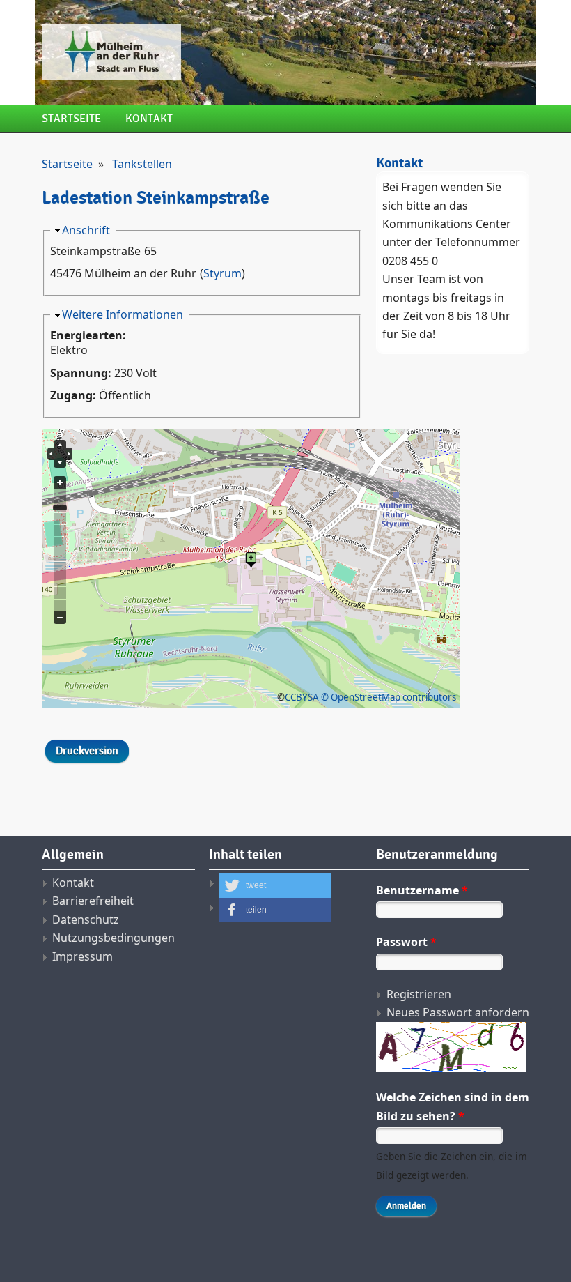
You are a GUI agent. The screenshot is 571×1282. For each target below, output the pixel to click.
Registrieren (418, 994)
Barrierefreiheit (93, 900)
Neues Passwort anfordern (457, 1012)
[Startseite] (202, 52)
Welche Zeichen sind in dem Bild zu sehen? (452, 1106)
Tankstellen (142, 163)
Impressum (82, 956)
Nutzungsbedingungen (113, 937)
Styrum (222, 273)
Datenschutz (85, 919)
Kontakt (149, 118)
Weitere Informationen (122, 314)
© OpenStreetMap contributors (388, 697)
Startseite (71, 118)
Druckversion (87, 751)
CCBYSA (302, 697)
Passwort (406, 941)
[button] (275, 885)
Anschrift (86, 230)
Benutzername (422, 890)
